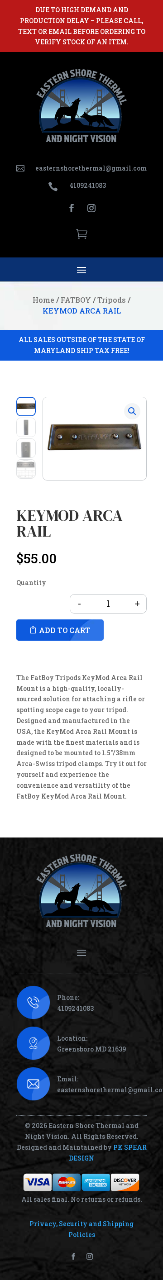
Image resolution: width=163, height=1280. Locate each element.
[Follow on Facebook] (71, 208)
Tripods (111, 300)
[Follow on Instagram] (91, 208)
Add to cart (64, 630)
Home (43, 300)
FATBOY (76, 300)
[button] (132, 411)
